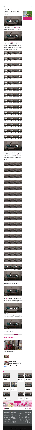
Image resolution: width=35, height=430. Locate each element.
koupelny (6, 298)
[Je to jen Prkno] (27, 14)
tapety (17, 154)
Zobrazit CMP (23, 429)
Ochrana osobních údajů (13, 429)
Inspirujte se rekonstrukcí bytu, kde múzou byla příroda (21, 420)
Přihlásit (30, 408)
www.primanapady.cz (27, 411)
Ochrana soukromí (18, 429)
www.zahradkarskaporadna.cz (7, 411)
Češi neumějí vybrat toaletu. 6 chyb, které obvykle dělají (13, 412)
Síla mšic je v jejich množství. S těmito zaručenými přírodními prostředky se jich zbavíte (7, 419)
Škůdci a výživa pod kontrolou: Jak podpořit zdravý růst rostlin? (7, 421)
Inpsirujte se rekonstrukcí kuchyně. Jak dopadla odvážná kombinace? (20, 417)
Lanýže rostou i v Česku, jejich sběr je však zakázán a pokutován (7, 412)
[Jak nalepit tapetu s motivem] (6, 363)
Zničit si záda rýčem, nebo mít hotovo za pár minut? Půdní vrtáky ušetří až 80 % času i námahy (14, 422)
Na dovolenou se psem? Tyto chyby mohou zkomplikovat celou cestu (28, 418)
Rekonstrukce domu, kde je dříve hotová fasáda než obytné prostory (14, 416)
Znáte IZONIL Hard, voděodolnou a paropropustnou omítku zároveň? (21, 415)
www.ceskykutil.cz (12, 411)
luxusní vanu (14, 43)
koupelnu (12, 42)
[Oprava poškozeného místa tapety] (6, 353)
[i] (13, 290)
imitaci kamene (5, 156)
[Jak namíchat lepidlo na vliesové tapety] (6, 359)
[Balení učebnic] (6, 356)
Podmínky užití (16, 429)
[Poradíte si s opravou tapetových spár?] (6, 366)
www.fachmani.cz (19, 411)
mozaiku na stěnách (17, 27)
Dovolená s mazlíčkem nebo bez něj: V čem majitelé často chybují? (28, 412)
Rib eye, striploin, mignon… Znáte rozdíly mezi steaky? (28, 416)
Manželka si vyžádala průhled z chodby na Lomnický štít (20, 419)
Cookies (21, 429)
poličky (20, 315)
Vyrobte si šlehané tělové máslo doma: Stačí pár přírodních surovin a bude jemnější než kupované (28, 422)
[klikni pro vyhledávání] (31, 7)
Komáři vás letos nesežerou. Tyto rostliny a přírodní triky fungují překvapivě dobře (28, 420)
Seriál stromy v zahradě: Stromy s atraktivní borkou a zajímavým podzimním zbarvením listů (7, 417)
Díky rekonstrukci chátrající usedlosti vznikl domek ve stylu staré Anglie (20, 413)
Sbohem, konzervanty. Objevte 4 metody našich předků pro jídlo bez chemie (28, 414)
